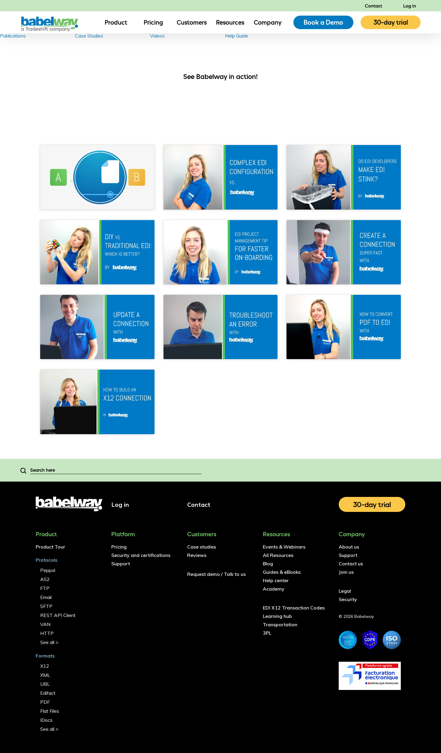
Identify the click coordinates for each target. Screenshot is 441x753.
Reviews (196, 555)
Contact (373, 5)
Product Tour (50, 547)
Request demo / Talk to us (216, 574)
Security (348, 599)
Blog (268, 564)
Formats (45, 656)
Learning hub (277, 616)
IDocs (46, 720)
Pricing (153, 22)
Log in (409, 5)
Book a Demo (323, 22)
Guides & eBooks (282, 572)
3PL (267, 633)
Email (46, 597)
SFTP (46, 606)
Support (120, 564)
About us (349, 547)
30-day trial (391, 22)
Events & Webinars (284, 547)
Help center (276, 580)
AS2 (45, 579)
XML (45, 675)
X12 (44, 666)
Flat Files (49, 711)
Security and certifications (140, 555)
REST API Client (58, 615)
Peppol (47, 570)
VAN (45, 624)
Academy (273, 589)
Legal (345, 591)
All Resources (278, 555)
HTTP (47, 633)
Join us (346, 572)
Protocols (46, 560)
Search (23, 470)
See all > (49, 642)
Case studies (201, 547)
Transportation (280, 624)
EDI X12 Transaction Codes (294, 608)
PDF (45, 702)
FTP (45, 588)
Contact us (351, 564)
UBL (45, 684)
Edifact (48, 693)
